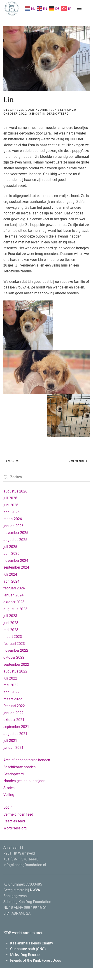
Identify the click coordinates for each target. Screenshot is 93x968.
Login (7, 807)
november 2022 (15, 650)
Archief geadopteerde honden (26, 760)
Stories (8, 788)
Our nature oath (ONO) (28, 949)
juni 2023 (10, 623)
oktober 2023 (13, 602)
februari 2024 (14, 588)
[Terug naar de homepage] (11, 8)
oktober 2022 (13, 657)
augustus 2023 (15, 609)
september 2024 (16, 567)
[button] (79, 8)
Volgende (77, 461)
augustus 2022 (15, 671)
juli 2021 (10, 740)
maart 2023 (12, 636)
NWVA (35, 890)
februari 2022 (14, 706)
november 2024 (15, 560)
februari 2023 (14, 643)
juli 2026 (10, 498)
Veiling (8, 795)
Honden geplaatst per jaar (23, 781)
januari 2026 (13, 526)
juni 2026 (10, 505)
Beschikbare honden (19, 767)
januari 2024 (13, 595)
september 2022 (16, 664)
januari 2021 (13, 747)
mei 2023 (10, 630)
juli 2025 (10, 547)
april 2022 (11, 692)
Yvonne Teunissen (50, 110)
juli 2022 (10, 678)
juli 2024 (10, 574)
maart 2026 (12, 519)
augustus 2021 (15, 734)
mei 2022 (10, 685)
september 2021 (16, 727)
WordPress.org (15, 828)
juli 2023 (10, 616)
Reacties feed (14, 821)
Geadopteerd (57, 113)
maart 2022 (12, 699)
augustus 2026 (15, 491)
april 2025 (11, 553)
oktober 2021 (13, 720)
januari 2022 (13, 713)
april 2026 (11, 512)
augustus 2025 (15, 540)
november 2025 (15, 533)
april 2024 (11, 581)
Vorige (14, 461)
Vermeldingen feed (18, 814)
